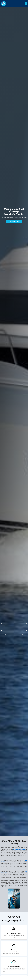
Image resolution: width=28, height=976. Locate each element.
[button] (26, 3)
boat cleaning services (19, 849)
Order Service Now (14, 221)
